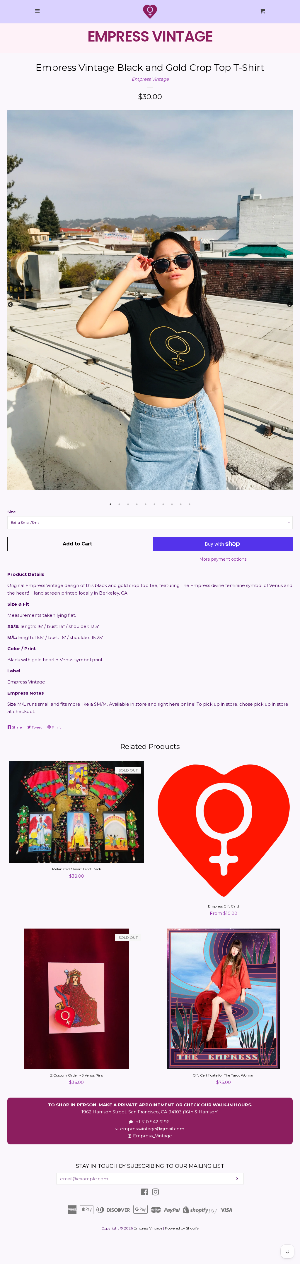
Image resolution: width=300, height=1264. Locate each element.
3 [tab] (128, 504)
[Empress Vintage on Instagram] (155, 1193)
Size (11, 512)
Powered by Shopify (182, 1228)
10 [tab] (189, 504)
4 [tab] (137, 504)
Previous (10, 305)
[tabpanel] (150, 300)
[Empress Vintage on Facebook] (144, 1193)
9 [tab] (181, 504)
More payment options (223, 559)
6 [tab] (154, 504)
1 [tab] (110, 504)
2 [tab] (119, 504)
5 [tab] (146, 504)
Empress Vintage (150, 79)
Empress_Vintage (152, 1136)
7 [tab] (163, 504)
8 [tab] (172, 504)
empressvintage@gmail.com (152, 1129)
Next (290, 305)
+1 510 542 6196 (151, 1121)
